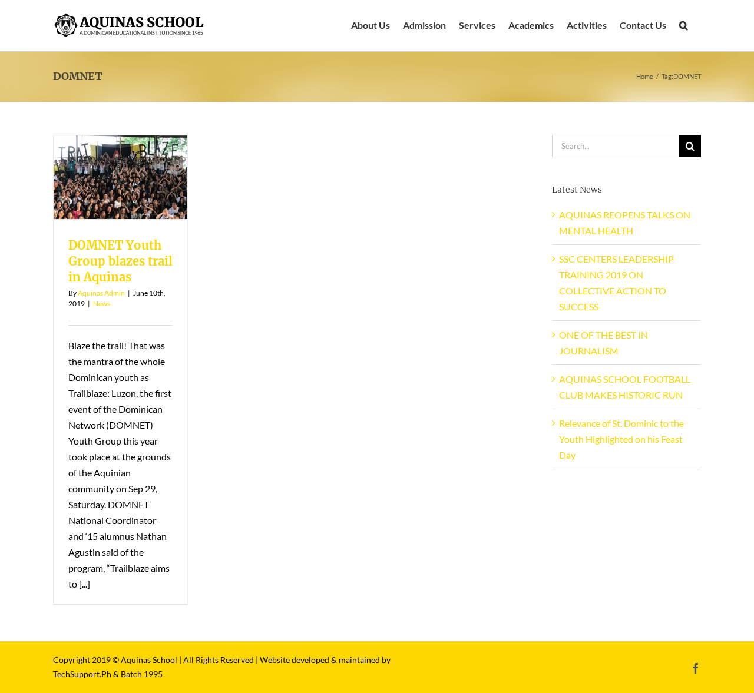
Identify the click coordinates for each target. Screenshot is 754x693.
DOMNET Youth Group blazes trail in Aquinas (120, 261)
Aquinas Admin (101, 293)
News (101, 303)
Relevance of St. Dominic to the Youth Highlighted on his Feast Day (621, 438)
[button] (683, 25)
